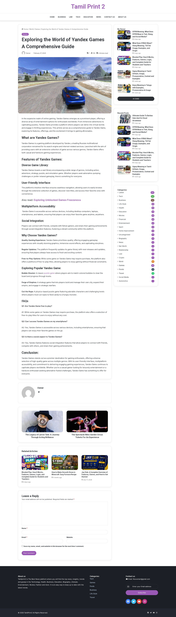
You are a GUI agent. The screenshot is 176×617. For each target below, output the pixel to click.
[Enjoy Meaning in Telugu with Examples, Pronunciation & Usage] (124, 88)
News (98, 17)
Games (37, 29)
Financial (122, 219)
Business (62, 17)
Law (70, 17)
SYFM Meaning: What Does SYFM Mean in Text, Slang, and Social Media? (142, 34)
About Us (122, 17)
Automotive (123, 281)
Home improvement (126, 231)
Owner (40, 388)
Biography (123, 238)
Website (69, 537)
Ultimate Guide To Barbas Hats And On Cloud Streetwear (142, 118)
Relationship (123, 250)
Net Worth (123, 246)
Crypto (121, 258)
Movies (121, 215)
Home (52, 17)
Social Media (124, 277)
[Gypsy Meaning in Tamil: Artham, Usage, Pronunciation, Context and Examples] (124, 74)
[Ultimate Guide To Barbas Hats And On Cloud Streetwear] (124, 118)
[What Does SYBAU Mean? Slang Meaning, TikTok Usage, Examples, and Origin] (124, 46)
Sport (121, 227)
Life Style (122, 204)
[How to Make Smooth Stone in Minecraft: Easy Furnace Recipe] (65, 462)
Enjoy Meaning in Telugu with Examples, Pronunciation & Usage (142, 87)
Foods (121, 269)
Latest (121, 192)
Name (24, 528)
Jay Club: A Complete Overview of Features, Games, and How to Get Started (95, 474)
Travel (121, 273)
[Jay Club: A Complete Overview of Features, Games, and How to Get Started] (95, 462)
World (31, 29)
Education (88, 17)
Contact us (109, 17)
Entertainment (124, 223)
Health (121, 208)
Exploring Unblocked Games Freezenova (57, 200)
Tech (78, 17)
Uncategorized (124, 235)
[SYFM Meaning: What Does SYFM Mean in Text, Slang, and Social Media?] (124, 34)
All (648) (136, 99)
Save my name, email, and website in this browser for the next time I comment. (54, 546)
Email (24, 537)
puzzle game (49, 273)
